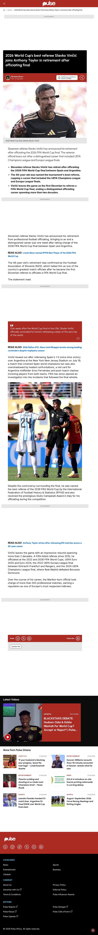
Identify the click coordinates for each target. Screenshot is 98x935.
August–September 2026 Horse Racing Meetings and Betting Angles (80, 801)
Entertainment (25, 775)
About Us (7, 885)
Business (57, 869)
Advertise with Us (11, 889)
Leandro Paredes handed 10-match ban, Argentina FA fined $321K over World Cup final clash (32, 802)
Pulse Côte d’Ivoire (61, 911)
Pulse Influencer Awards (63, 894)
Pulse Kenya (8, 911)
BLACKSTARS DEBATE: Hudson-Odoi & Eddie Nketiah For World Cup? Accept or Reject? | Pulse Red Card (59, 724)
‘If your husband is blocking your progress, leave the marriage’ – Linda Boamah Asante (31, 764)
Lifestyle (22, 756)
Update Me (15, 646)
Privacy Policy (59, 885)
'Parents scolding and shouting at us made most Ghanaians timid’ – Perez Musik (30, 783)
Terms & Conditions (12, 894)
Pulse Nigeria (9, 907)
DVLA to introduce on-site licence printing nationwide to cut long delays (80, 782)
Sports (9, 10)
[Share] (82, 77)
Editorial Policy (59, 889)
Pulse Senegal (59, 907)
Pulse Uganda (9, 916)
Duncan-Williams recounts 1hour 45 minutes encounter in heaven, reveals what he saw (80, 764)
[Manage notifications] (93, 930)
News (69, 775)
